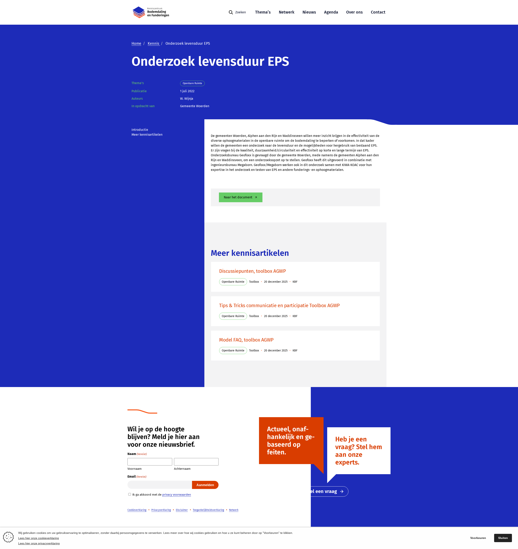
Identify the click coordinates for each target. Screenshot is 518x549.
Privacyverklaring (161, 510)
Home (136, 43)
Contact (378, 12)
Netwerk (286, 12)
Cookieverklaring (136, 510)
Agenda (331, 12)
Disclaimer (182, 510)
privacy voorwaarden (176, 494)
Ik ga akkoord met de (161, 494)
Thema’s (263, 12)
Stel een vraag (321, 491)
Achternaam (182, 469)
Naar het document (238, 197)
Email (136, 476)
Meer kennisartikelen (147, 134)
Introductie (140, 130)
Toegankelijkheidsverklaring (208, 510)
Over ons (354, 12)
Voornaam (134, 469)
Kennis (154, 43)
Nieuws (309, 12)
